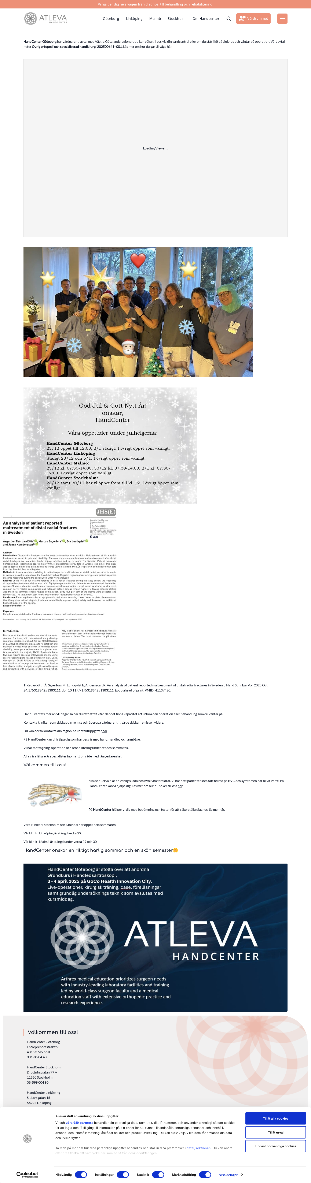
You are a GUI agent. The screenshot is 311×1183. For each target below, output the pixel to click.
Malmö (155, 18)
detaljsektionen (199, 1148)
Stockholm (177, 18)
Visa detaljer (228, 1174)
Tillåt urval (275, 1132)
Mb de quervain (100, 781)
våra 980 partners (79, 1122)
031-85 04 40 (37, 1057)
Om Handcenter (206, 18)
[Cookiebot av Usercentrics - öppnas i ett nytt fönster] (27, 1175)
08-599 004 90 (37, 1082)
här (169, 46)
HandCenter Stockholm (44, 1067)
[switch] (123, 1174)
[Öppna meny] (282, 19)
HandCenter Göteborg (43, 1042)
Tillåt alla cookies (275, 1118)
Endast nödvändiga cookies (275, 1146)
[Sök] (228, 18)
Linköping (134, 18)
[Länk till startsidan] (45, 18)
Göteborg (111, 18)
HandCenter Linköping (43, 1092)
